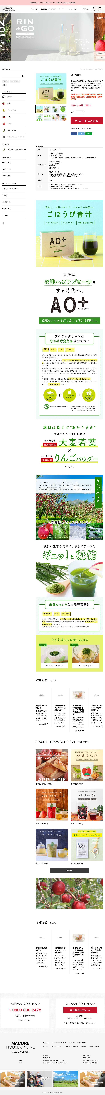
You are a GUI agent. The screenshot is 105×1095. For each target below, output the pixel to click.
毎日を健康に (12, 130)
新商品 (10, 97)
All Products (90, 69)
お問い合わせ (81, 1043)
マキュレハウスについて (10, 189)
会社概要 (5, 215)
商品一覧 (69, 870)
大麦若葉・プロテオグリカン (17, 150)
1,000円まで (6, 162)
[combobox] (14, 76)
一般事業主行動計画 (93, 1046)
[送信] (23, 76)
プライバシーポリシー (56, 1046)
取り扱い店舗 (6, 209)
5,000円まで (6, 176)
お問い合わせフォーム (81, 1010)
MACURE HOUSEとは (59, 1043)
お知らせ (5, 195)
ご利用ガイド (6, 202)
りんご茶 (5, 81)
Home (82, 69)
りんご (9, 103)
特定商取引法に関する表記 (71, 1046)
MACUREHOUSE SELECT (16, 137)
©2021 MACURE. (47, 1092)
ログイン (45, 1046)
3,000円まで (6, 169)
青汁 (4, 85)
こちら (82, 128)
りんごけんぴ (15, 81)
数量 (72, 112)
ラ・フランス (12, 110)
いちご (10, 123)
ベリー (10, 117)
